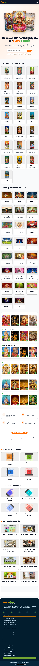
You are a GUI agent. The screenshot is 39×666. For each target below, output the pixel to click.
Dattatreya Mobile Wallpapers (10, 624)
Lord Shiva (15, 54)
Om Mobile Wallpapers (9, 640)
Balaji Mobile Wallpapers (9, 622)
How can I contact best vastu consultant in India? (13, 590)
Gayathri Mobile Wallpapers (10, 630)
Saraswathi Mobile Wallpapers (10, 645)
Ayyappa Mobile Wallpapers (10, 620)
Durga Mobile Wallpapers (9, 626)
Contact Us (6, 658)
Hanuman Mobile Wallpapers (10, 632)
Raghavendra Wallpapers (9, 642)
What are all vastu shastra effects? (10, 588)
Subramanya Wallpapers (9, 651)
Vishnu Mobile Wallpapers (9, 655)
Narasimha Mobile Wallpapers (10, 638)
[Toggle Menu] (37, 2)
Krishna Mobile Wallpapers (9, 634)
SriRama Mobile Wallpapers (10, 649)
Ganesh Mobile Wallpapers (10, 628)
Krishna (25, 54)
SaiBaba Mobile (7, 643)
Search (29, 50)
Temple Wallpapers (8, 653)
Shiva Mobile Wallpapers (9, 647)
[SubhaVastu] (21, 664)
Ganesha (9, 54)
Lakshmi (29, 54)
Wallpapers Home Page (9, 618)
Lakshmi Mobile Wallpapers (10, 636)
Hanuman (20, 54)
